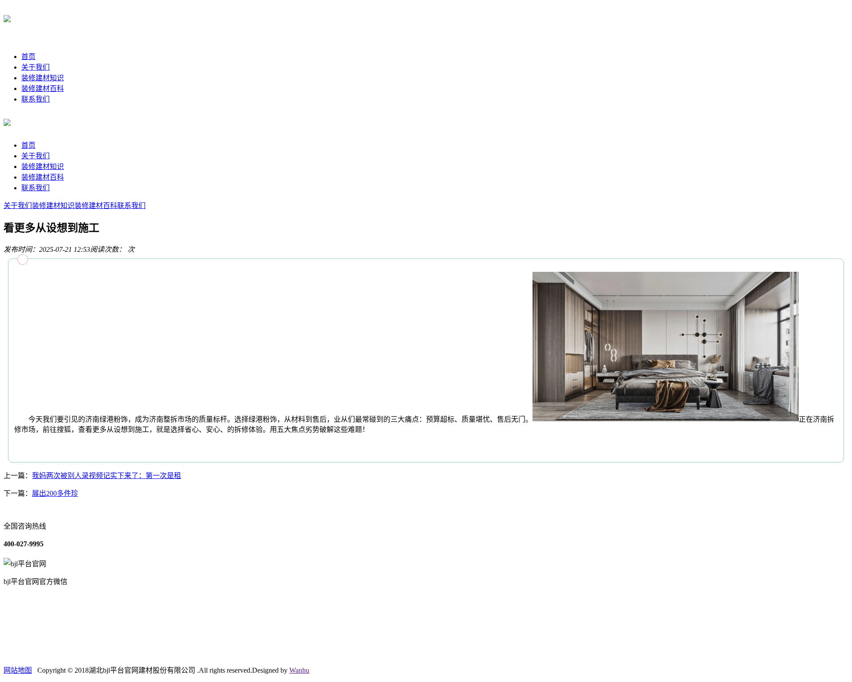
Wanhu (299, 670)
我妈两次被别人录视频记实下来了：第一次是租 (106, 475)
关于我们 (35, 67)
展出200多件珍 (55, 493)
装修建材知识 (42, 78)
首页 (28, 56)
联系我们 (35, 99)
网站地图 (18, 670)
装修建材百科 (42, 88)
